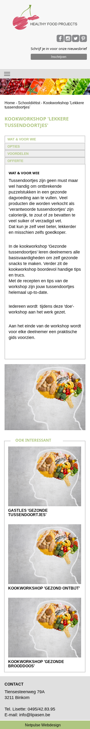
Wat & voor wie (21, 139)
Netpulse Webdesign (43, 725)
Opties (13, 146)
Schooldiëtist (29, 103)
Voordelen (18, 154)
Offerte (15, 161)
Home (10, 103)
